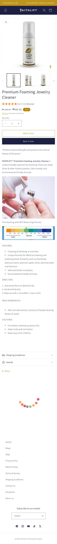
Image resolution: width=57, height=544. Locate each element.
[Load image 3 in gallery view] (43, 80)
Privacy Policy (12, 460)
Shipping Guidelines (14, 479)
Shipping (5, 113)
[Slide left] (3, 81)
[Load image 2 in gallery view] (28, 80)
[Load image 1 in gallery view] (13, 80)
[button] (5, 10)
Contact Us (10, 486)
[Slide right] (54, 81)
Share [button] (7, 371)
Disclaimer (10, 492)
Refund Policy (12, 467)
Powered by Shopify (35, 539)
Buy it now (28, 141)
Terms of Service (13, 473)
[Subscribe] (42, 516)
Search (9, 442)
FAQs (8, 454)
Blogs (8, 448)
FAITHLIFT (24, 539)
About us (10, 498)
